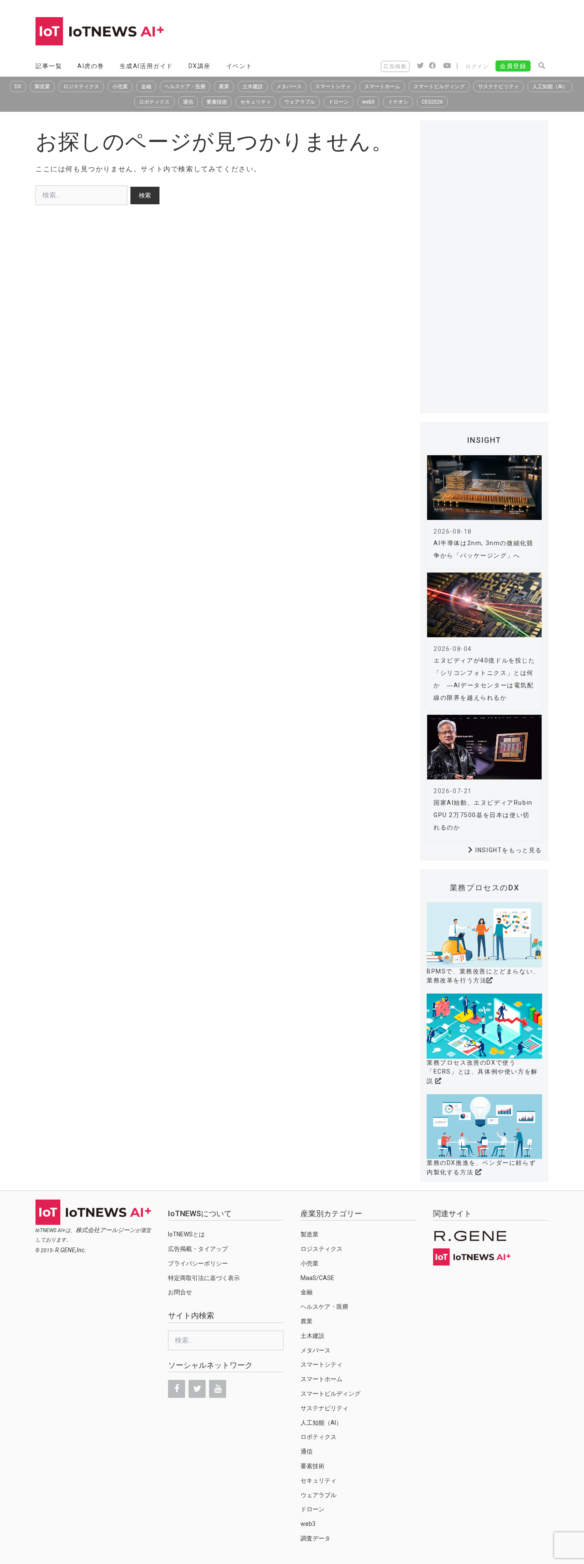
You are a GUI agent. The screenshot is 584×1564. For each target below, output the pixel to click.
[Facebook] (176, 1389)
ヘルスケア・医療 (185, 87)
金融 (146, 87)
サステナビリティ (498, 87)
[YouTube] (217, 1389)
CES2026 (432, 102)
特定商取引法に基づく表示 (204, 1277)
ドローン (338, 102)
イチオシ (398, 102)
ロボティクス (154, 102)
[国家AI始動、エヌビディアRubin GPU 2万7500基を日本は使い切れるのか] (484, 747)
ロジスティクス (81, 87)
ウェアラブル (299, 102)
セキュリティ (255, 102)
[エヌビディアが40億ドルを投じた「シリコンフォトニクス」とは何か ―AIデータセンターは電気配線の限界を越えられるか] (484, 605)
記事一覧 (48, 66)
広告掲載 (395, 66)
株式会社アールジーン (106, 1230)
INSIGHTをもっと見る (508, 850)
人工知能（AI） (550, 87)
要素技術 (216, 102)
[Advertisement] (393, 32)
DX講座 (200, 66)
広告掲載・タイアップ (198, 1248)
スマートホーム (382, 87)
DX (18, 87)
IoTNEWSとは (186, 1234)
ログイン (477, 66)
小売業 (120, 87)
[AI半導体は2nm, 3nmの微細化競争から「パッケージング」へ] (484, 487)
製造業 (42, 87)
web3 (368, 102)
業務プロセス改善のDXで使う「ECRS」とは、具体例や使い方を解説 (482, 1071)
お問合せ (180, 1292)
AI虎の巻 (90, 66)
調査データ (315, 1538)
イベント (239, 66)
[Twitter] (197, 1389)
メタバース (289, 87)
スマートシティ (333, 87)
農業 (224, 87)
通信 (188, 102)
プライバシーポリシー (198, 1263)
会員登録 (513, 66)
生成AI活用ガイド (146, 66)
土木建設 (252, 87)
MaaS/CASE (317, 1277)
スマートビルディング (439, 87)
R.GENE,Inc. (70, 1250)
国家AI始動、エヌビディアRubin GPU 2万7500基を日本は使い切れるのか (483, 815)
